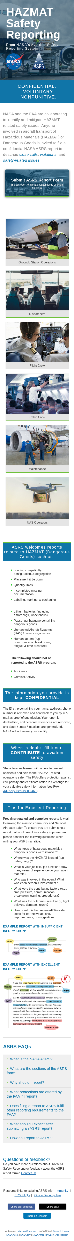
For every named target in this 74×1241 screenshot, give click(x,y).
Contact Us (28, 1173)
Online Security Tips (47, 1195)
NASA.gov (25, 1235)
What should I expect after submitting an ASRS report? (30, 1126)
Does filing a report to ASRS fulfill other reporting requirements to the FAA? (36, 1110)
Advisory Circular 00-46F (20, 791)
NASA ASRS (12, 1235)
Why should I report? (27, 1082)
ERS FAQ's (22, 1195)
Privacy (50, 1235)
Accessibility (62, 1235)
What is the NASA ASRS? (31, 1059)
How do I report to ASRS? (31, 1138)
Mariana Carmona (27, 1231)
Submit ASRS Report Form (37, 184)
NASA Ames (38, 1235)
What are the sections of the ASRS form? (37, 1071)
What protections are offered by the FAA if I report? (34, 1094)
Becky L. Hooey (61, 1231)
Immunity (62, 1190)
